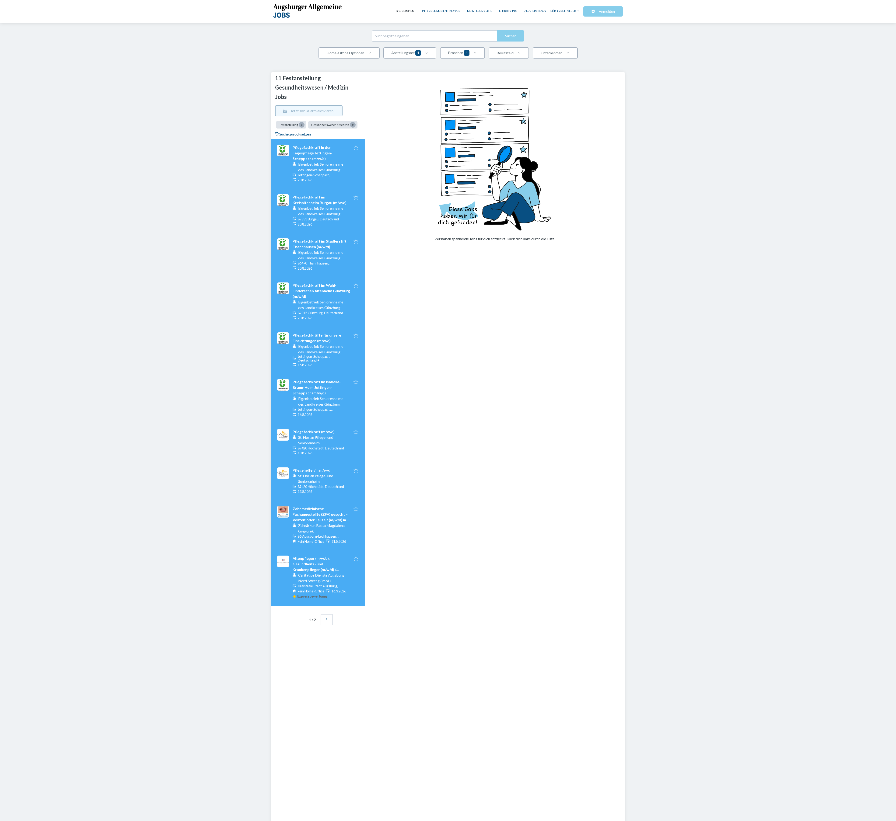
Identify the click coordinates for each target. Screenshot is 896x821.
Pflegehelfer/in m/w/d (311, 470)
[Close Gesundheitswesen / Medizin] (353, 125)
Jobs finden (405, 11)
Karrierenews (535, 11)
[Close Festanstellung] (301, 125)
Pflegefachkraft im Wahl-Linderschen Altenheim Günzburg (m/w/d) (321, 291)
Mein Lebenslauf (479, 11)
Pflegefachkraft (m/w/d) (314, 431)
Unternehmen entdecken (441, 11)
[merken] (356, 148)
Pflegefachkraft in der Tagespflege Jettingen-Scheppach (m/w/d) (312, 153)
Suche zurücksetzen (295, 134)
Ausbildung (508, 11)
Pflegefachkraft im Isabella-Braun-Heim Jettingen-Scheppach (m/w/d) (317, 387)
